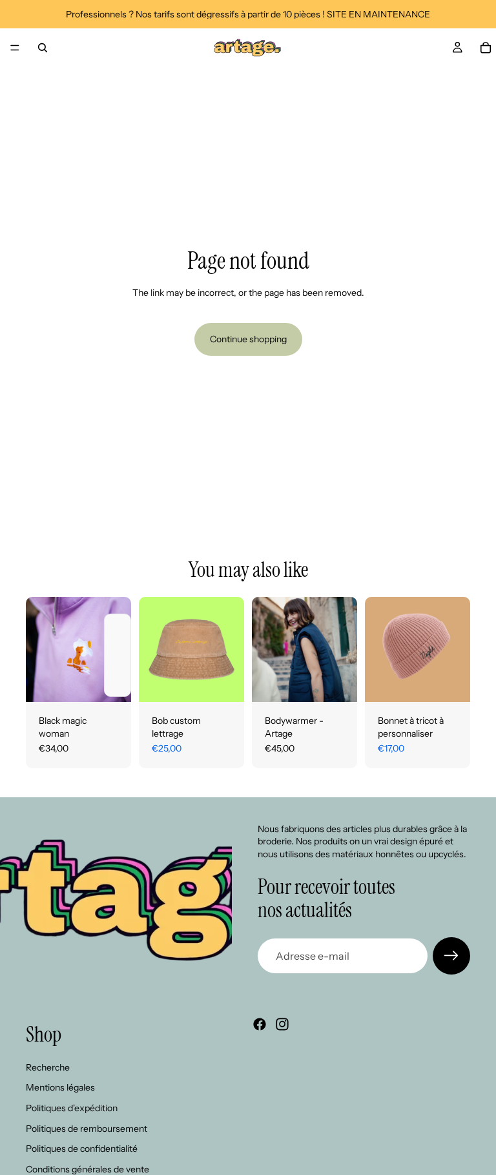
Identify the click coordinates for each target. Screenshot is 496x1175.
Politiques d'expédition (72, 1108)
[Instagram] (282, 1024)
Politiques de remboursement (86, 1128)
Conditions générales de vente (87, 1168)
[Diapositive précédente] (153, 649)
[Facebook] (259, 1024)
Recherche (48, 1067)
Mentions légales (60, 1087)
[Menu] (15, 48)
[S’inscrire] (451, 956)
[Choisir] (111, 682)
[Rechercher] (42, 48)
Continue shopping (248, 339)
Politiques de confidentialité (82, 1148)
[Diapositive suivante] (230, 649)
